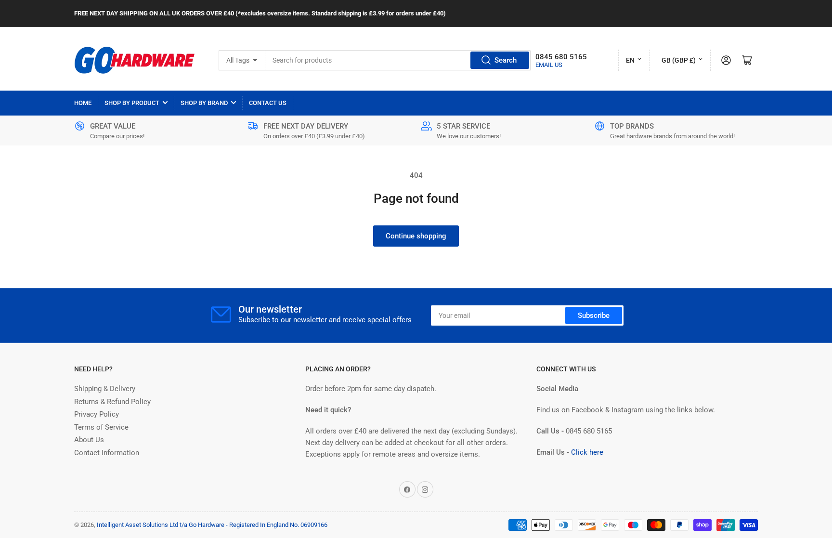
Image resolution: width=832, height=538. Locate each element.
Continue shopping (416, 236)
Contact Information (106, 452)
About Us (89, 439)
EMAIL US (548, 64)
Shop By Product (131, 102)
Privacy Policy (96, 414)
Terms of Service (101, 427)
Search (505, 60)
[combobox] (398, 60)
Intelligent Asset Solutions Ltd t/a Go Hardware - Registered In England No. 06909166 (212, 524)
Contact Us (267, 102)
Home (82, 102)
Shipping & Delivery (104, 388)
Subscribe (594, 315)
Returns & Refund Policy (112, 401)
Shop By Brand (204, 102)
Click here (587, 452)
